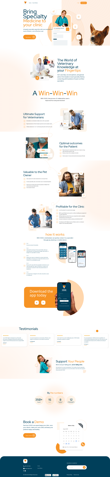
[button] (94, 331)
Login (78, 2)
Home (30, 2)
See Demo (83, 2)
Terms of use (76, 474)
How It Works (35, 2)
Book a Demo (29, 435)
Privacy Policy (69, 474)
